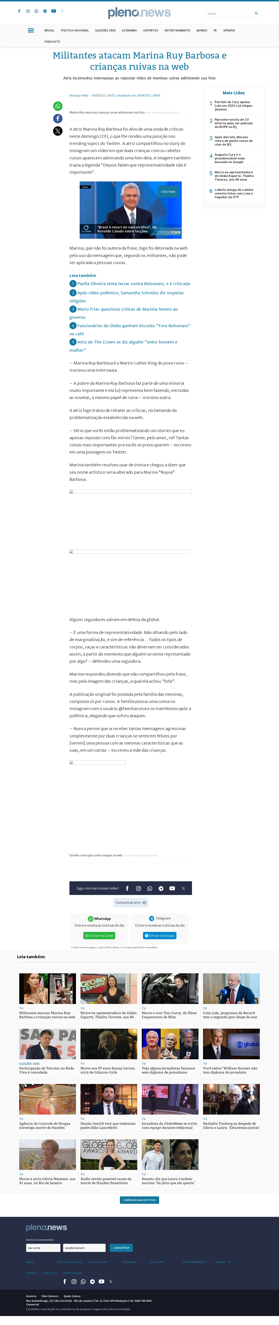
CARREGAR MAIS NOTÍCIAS (139, 1200)
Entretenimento (177, 30)
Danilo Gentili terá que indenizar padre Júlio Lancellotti (108, 1126)
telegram (44, 11)
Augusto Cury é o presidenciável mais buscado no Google (230, 158)
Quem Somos (72, 1296)
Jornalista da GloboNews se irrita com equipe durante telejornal (169, 1126)
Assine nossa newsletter (40, 1239)
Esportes (150, 30)
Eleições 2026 (105, 30)
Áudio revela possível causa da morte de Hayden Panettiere (106, 1181)
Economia (129, 30)
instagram (27, 11)
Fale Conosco (50, 1296)
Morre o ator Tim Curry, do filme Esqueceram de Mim (169, 1015)
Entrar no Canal (100, 936)
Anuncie (31, 1296)
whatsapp (36, 11)
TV (21, 1008)
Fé (215, 30)
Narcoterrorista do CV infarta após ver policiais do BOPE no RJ (234, 123)
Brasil (49, 30)
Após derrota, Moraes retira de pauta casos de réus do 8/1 (234, 140)
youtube (53, 11)
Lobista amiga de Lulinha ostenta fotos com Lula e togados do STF (234, 193)
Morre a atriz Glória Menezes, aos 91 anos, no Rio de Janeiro (47, 1181)
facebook (19, 11)
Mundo (202, 30)
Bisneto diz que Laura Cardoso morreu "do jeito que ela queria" (168, 1181)
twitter (62, 11)
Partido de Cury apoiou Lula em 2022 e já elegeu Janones (233, 105)
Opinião (229, 30)
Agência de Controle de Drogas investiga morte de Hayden (44, 1126)
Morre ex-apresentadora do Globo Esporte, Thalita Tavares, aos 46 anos (234, 175)
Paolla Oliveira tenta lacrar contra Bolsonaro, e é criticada (133, 283)
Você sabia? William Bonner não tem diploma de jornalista (230, 1070)
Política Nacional (75, 30)
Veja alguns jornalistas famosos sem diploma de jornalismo (168, 1070)
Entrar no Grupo (161, 936)
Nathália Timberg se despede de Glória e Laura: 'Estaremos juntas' (231, 1126)
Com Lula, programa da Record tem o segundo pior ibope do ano (230, 1015)
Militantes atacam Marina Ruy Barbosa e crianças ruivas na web (47, 1015)
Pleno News (139, 13)
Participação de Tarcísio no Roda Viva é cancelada (46, 1070)
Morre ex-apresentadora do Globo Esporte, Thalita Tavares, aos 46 (108, 1015)
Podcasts (52, 41)
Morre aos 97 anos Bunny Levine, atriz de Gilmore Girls (107, 1070)
